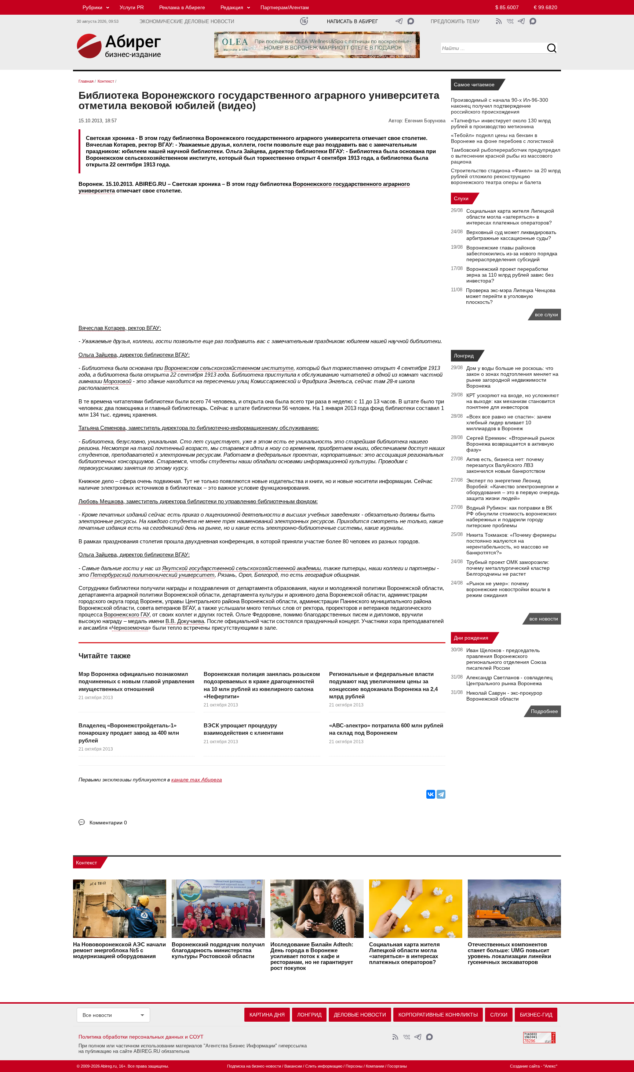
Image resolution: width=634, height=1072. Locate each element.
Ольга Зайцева (98, 355)
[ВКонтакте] (430, 794)
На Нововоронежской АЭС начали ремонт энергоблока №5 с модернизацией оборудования (119, 950)
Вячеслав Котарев (102, 328)
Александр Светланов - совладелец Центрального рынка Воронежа (509, 680)
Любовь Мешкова (101, 501)
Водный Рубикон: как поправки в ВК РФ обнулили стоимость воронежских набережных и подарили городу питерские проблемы (511, 516)
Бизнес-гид (536, 1015)
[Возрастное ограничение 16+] (304, 21)
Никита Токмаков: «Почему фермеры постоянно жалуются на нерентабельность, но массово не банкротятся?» (511, 543)
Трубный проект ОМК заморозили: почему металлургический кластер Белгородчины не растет (508, 568)
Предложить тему (455, 21)
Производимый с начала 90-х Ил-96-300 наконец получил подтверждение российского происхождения (499, 106)
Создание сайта (525, 1066)
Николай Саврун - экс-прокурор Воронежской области (504, 696)
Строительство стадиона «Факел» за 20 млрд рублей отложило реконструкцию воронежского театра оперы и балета (506, 176)
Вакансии (293, 1066)
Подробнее (544, 711)
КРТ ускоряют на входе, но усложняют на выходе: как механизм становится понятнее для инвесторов (512, 401)
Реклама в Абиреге (182, 7)
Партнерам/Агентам (284, 7)
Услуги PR (132, 7)
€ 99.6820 (545, 7)
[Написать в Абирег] (411, 21)
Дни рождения (471, 638)
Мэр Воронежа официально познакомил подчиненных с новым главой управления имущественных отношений (136, 681)
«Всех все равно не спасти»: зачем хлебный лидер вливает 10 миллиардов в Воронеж (508, 422)
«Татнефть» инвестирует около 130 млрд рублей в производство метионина (501, 123)
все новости (543, 619)
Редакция (232, 7)
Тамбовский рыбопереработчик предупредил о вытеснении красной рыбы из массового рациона (505, 156)
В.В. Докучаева (184, 621)
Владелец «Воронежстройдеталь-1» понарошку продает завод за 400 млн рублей (129, 733)
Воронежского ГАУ (126, 614)
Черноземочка (130, 628)
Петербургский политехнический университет (152, 575)
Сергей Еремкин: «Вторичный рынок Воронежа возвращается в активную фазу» (510, 444)
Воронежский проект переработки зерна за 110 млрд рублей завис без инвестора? (509, 275)
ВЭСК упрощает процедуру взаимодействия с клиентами (243, 729)
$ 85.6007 (507, 7)
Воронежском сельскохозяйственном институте (229, 368)
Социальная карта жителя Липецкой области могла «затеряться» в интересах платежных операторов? (510, 217)
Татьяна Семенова (102, 428)
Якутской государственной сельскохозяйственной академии (241, 568)
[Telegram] (441, 794)
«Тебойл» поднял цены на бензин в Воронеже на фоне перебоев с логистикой (502, 138)
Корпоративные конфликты (438, 1015)
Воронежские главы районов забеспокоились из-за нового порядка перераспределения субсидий (511, 253)
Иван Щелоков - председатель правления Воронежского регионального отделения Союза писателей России (506, 659)
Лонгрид (464, 356)
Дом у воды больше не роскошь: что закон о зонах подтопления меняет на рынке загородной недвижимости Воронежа (512, 377)
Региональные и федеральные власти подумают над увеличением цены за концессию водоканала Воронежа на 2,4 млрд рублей (383, 685)
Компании (375, 1066)
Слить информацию (323, 1066)
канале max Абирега (196, 780)
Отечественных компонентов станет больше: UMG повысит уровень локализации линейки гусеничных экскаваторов (509, 953)
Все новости (97, 1015)
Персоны (354, 1066)
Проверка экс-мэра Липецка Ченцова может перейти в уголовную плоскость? (510, 296)
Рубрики (92, 7)
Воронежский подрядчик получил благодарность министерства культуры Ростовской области (218, 950)
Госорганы (397, 1066)
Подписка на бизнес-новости (254, 1066)
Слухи (461, 198)
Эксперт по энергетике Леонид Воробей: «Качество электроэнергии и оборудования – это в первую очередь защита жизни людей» (512, 489)
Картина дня (267, 1015)
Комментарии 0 (108, 822)
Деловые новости (360, 1015)
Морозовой (117, 381)
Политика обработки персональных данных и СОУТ (141, 1037)
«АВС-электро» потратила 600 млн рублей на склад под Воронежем (386, 729)
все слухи (546, 314)
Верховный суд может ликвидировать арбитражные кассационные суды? (511, 235)
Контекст (86, 863)
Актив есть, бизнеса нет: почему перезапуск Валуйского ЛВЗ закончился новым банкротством (505, 465)
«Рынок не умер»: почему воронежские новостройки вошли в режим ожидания (508, 589)
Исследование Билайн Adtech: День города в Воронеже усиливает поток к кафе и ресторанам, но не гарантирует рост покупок (311, 956)
